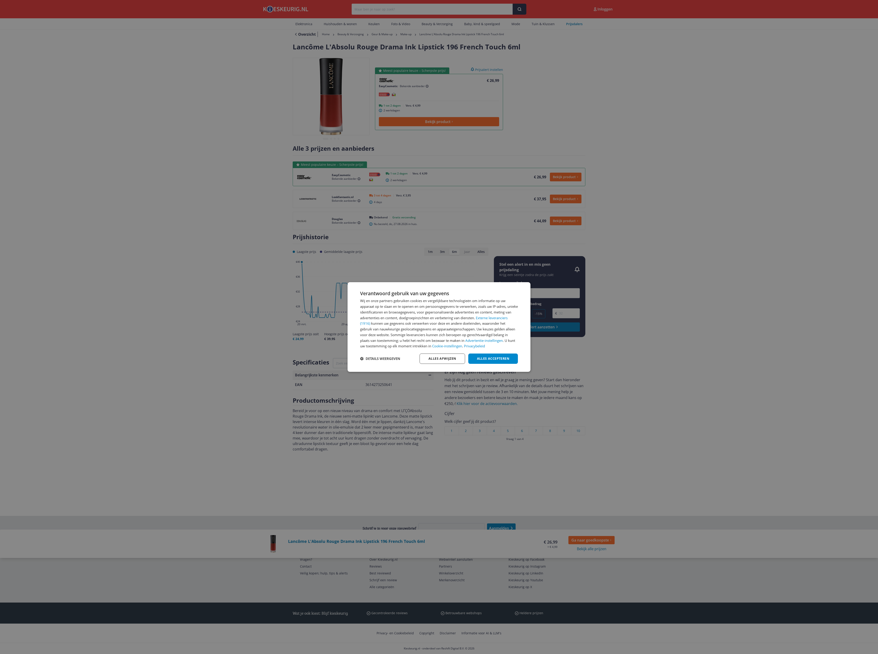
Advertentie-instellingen (484, 340)
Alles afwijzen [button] (442, 358)
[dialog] (439, 327)
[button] (380, 358)
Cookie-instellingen (447, 346)
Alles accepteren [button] (493, 358)
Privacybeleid (474, 346)
